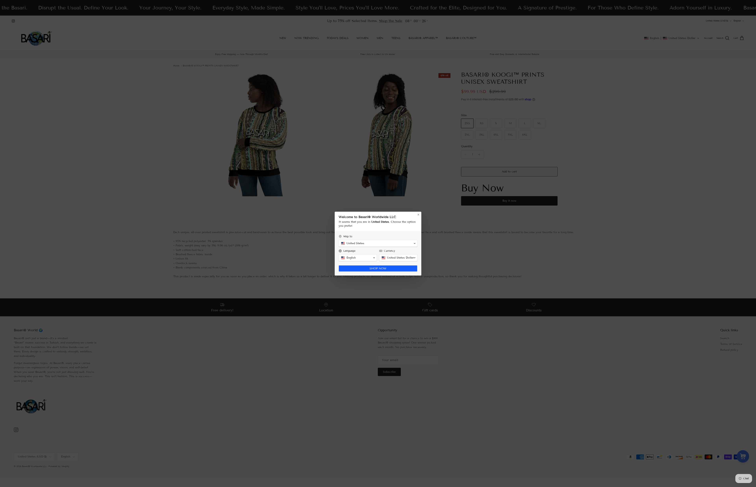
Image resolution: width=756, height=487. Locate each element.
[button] (378, 243)
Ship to (347, 236)
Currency (389, 250)
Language (349, 250)
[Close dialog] (418, 214)
